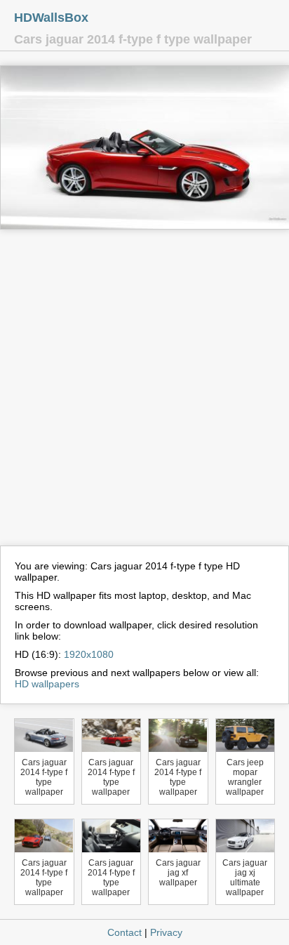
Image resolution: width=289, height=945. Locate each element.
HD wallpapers (47, 683)
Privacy (166, 932)
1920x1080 (89, 654)
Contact (124, 932)
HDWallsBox (51, 18)
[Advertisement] (144, 393)
